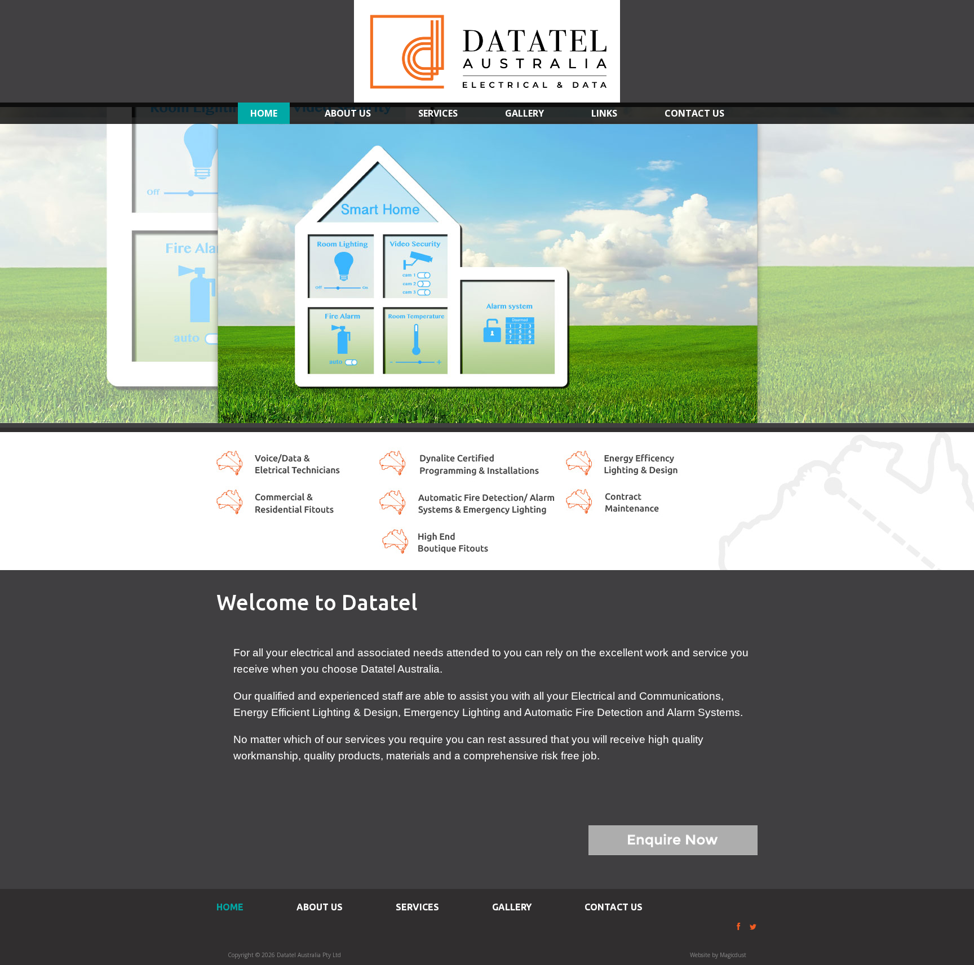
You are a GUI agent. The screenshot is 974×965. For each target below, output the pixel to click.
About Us (348, 113)
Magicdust (733, 955)
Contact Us (694, 113)
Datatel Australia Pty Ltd (487, 51)
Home (263, 113)
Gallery (524, 113)
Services (438, 113)
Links (604, 113)
